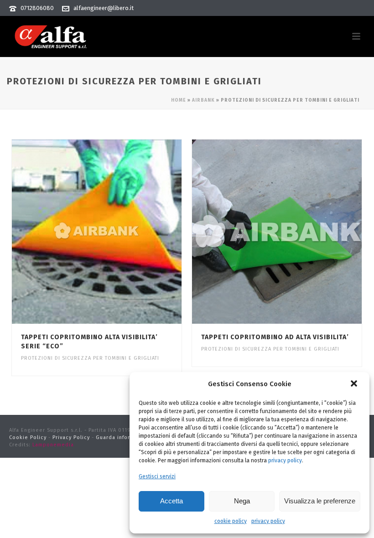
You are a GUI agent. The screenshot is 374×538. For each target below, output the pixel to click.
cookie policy (230, 521)
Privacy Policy (71, 437)
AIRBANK (203, 100)
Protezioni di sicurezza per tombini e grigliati (90, 358)
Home (178, 100)
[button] (354, 384)
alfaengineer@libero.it (103, 8)
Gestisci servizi (157, 476)
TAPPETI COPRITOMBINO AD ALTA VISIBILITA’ (275, 337)
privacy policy (285, 460)
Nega (242, 501)
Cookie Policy (28, 437)
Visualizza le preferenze (319, 501)
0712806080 (37, 8)
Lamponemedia (53, 445)
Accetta (171, 501)
